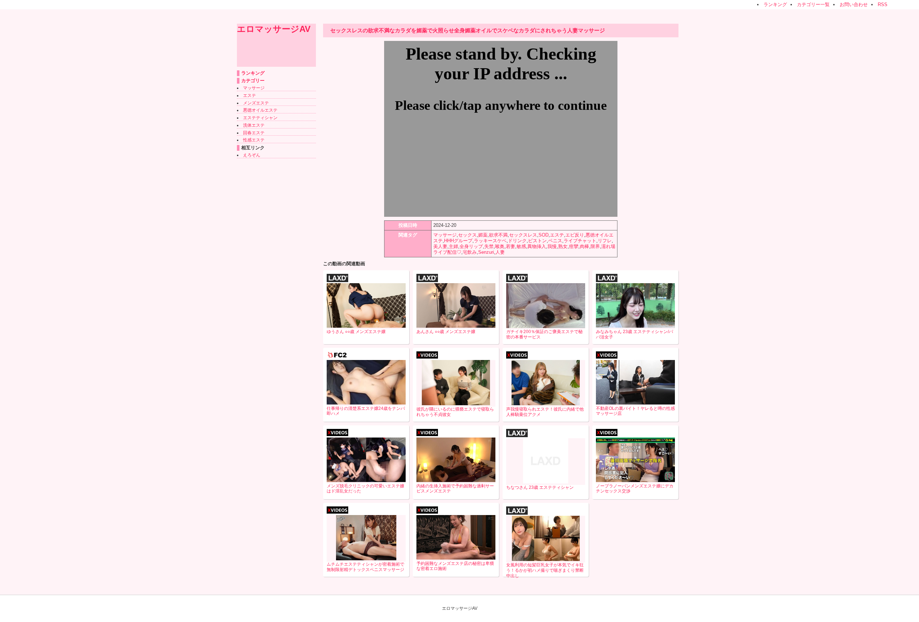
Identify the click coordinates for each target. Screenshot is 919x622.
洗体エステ (254, 125)
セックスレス (523, 235)
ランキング (775, 4)
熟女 (563, 246)
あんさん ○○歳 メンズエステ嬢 (445, 331)
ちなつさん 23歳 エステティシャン (540, 487)
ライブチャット (580, 240)
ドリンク (517, 240)
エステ (249, 95)
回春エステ (254, 132)
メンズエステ (256, 103)
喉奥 (499, 246)
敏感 (521, 246)
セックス (467, 235)
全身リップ (471, 246)
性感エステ (254, 139)
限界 (595, 246)
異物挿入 (536, 246)
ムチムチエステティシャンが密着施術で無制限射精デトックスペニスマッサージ (365, 567)
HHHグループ (458, 240)
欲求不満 (498, 235)
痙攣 (573, 246)
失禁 (489, 246)
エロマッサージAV (274, 29)
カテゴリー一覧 (813, 4)
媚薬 (483, 235)
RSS (882, 4)
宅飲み (470, 252)
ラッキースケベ (490, 240)
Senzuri (486, 252)
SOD (543, 235)
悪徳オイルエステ (260, 110)
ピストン (537, 240)
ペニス (555, 240)
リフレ (605, 240)
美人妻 (440, 246)
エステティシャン (260, 117)
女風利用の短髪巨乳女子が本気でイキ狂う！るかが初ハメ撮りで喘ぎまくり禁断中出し (545, 570)
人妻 (500, 252)
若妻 (510, 246)
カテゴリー (253, 80)
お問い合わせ (854, 4)
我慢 (552, 246)
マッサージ (254, 87)
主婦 (453, 246)
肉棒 (584, 246)
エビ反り (574, 235)
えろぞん (251, 155)
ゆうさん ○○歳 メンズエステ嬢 (356, 331)
